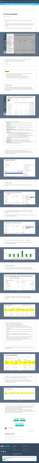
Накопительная (8, 64)
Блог (23, 447)
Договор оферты (15, 455)
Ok (4, 459)
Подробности (32, 4)
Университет (12, 1)
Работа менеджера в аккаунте (8, 437)
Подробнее (11, 458)
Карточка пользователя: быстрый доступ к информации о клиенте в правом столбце (15, 436)
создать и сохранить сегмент (23, 211)
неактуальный (28, 77)
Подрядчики (14, 448)
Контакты (14, 447)
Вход (36, 1)
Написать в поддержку (19, 425)
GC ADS (20, 1)
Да (16, 420)
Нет (22, 420)
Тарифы (6, 1)
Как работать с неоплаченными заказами (10, 440)
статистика (8, 16)
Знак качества (23, 1)
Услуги (9, 1)
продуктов (32, 152)
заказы (5, 16)
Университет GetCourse (26, 448)
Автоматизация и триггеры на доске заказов (10, 435)
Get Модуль (16, 1)
